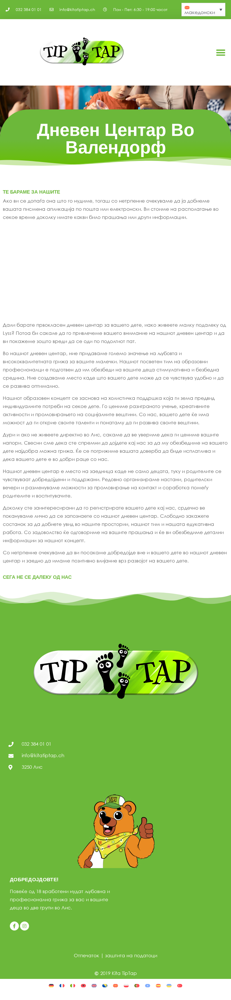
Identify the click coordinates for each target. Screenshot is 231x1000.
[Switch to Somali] (147, 985)
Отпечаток (86, 955)
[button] (221, 52)
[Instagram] (24, 926)
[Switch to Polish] (126, 985)
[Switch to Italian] (72, 985)
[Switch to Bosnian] (104, 985)
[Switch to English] (94, 985)
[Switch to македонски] (115, 985)
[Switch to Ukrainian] (169, 985)
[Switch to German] (51, 985)
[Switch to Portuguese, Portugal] (137, 985)
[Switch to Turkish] (179, 985)
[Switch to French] (62, 985)
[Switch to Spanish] (158, 985)
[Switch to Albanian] (83, 985)
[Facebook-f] (14, 926)
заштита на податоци (131, 955)
